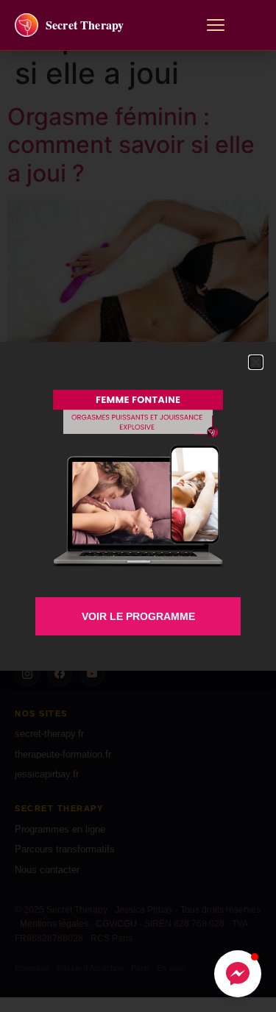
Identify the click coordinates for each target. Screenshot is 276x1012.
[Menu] (215, 25)
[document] (138, 506)
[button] (237, 973)
